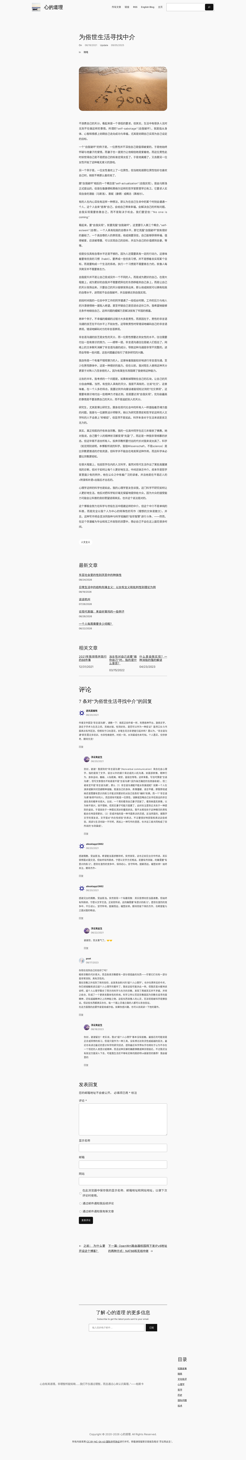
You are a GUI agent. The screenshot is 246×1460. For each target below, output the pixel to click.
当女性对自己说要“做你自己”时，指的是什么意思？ (123, 660)
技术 (180, 1405)
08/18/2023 (97, 1029)
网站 (82, 1173)
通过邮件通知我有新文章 (98, 1211)
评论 (83, 1100)
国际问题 (182, 1400)
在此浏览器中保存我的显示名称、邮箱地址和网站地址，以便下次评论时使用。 (124, 1193)
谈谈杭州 (84, 599)
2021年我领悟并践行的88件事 (93, 658)
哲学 (180, 1389)
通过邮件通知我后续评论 (98, 1203)
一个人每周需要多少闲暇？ (96, 624)
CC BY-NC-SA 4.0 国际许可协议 (103, 1441)
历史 (180, 1395)
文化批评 (182, 1379)
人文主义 (85, 542)
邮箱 (82, 1157)
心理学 (181, 1384)
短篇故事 (182, 1368)
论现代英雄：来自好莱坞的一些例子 (101, 611)
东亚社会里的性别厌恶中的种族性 (100, 575)
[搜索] (209, 7)
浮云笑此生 (96, 757)
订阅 (151, 1327)
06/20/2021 (92, 715)
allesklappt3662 (94, 844)
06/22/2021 (97, 932)
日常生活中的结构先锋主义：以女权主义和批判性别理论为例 (117, 587)
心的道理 (53, 7)
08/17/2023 (92, 962)
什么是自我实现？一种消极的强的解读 (153, 658)
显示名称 (84, 1140)
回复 (81, 747)
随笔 (86, 52)
